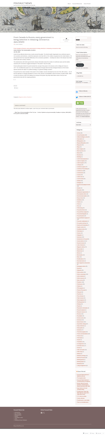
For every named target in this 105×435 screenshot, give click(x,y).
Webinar (79, 353)
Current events (80, 178)
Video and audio (80, 349)
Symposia (79, 329)
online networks (80, 276)
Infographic (79, 235)
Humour (79, 233)
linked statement (86, 116)
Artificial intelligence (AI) (82, 136)
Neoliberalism (80, 258)
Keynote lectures (80, 243)
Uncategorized (80, 343)
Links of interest (80, 245)
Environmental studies (82, 195)
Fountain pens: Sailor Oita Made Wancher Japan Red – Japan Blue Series (83, 393)
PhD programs (80, 288)
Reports (79, 306)
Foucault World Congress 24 (83, 217)
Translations (79, 341)
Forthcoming (80, 207)
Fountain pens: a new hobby (83, 400)
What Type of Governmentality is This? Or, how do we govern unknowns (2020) (25, 113)
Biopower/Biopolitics (81, 142)
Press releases (80, 296)
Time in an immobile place (82, 402)
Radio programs (80, 300)
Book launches (80, 150)
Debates (79, 180)
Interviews (79, 237)
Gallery (16, 416)
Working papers (80, 361)
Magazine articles (22, 97)
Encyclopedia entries (81, 193)
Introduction (17, 412)
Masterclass (79, 250)
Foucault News (23, 3)
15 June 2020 (66, 41)
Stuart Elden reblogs (81, 323)
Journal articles (80, 241)
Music (78, 256)
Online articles (80, 272)
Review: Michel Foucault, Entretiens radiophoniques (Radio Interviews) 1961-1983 (83, 385)
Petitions (79, 286)
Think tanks (79, 337)
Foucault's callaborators (82, 221)
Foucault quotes (80, 215)
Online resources (80, 278)
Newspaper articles (81, 266)
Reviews (79, 313)
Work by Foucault (81, 357)
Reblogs (79, 304)
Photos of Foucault (81, 290)
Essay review (80, 197)
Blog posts (79, 144)
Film (78, 205)
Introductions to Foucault (82, 239)
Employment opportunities (82, 192)
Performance (80, 284)
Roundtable (79, 315)
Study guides (80, 327)
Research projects (81, 309)
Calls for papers (80, 162)
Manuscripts (79, 249)
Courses (79, 174)
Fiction (78, 203)
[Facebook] (42, 413)
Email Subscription (82, 52)
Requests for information (82, 307)
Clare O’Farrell (87, 3)
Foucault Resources (77, 3)
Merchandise (80, 254)
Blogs (78, 146)
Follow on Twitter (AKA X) (85, 96)
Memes (78, 252)
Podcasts (79, 292)
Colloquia (79, 164)
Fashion (79, 201)
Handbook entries (81, 229)
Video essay (79, 351)
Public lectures (80, 298)
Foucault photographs (82, 213)
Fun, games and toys (81, 223)
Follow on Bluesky (83, 91)
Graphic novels (80, 227)
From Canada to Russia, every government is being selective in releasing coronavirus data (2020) (34, 39)
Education (79, 190)
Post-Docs (79, 294)
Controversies (80, 172)
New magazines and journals (83, 262)
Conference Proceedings (82, 168)
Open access (80, 280)
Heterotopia (79, 231)
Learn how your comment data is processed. (43, 108)
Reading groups (80, 302)
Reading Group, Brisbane (21, 420)
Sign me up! (80, 65)
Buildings (79, 156)
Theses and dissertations (82, 333)
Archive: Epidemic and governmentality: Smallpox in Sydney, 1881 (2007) (54, 112)
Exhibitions (79, 199)
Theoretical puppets (81, 331)
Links (16, 418)
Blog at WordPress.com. (19, 425)
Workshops (79, 363)
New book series (80, 260)
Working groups (80, 359)
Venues (78, 347)
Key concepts (18, 413)
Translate (86, 82)
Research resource (81, 311)
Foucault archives (81, 209)
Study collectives (80, 325)
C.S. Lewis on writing (81, 396)
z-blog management (81, 365)
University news (80, 345)
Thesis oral (79, 335)
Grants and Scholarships (82, 225)
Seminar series (80, 317)
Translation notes (19, 417)
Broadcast (79, 154)
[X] (44, 413)
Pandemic (29, 97)
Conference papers (81, 166)
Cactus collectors (81, 398)
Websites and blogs (81, 355)
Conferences (80, 170)
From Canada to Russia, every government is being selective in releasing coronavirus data (37, 48)
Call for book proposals (82, 158)
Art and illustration (81, 135)
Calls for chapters (81, 160)
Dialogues (79, 182)
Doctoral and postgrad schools (83, 184)
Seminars (79, 319)
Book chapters (80, 148)
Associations (80, 138)
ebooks (78, 188)
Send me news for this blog (82, 47)
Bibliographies (80, 140)
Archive (78, 133)
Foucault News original (82, 211)
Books (78, 152)
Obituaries (79, 270)
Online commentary (81, 274)
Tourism (79, 339)
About (69, 3)
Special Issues (80, 321)
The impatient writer (81, 378)
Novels (78, 268)
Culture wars (80, 176)
